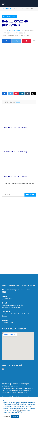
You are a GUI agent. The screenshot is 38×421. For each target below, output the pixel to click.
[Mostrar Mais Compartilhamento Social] (34, 41)
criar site (15, 384)
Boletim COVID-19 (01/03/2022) (15, 152)
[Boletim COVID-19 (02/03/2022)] (19, 116)
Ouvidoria (5, 323)
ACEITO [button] (15, 416)
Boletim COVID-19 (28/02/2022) (15, 176)
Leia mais (20, 410)
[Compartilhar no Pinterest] (26, 41)
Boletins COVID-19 (9, 16)
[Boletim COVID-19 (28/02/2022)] (19, 165)
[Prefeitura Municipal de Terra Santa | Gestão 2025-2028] (18, 3)
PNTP (11, 397)
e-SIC (11, 323)
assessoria (9, 388)
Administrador (14, 30)
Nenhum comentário (11, 35)
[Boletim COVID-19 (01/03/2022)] (19, 140)
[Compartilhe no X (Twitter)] (16, 41)
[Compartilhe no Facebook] (7, 41)
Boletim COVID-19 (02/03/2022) (15, 127)
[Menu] (3, 3)
